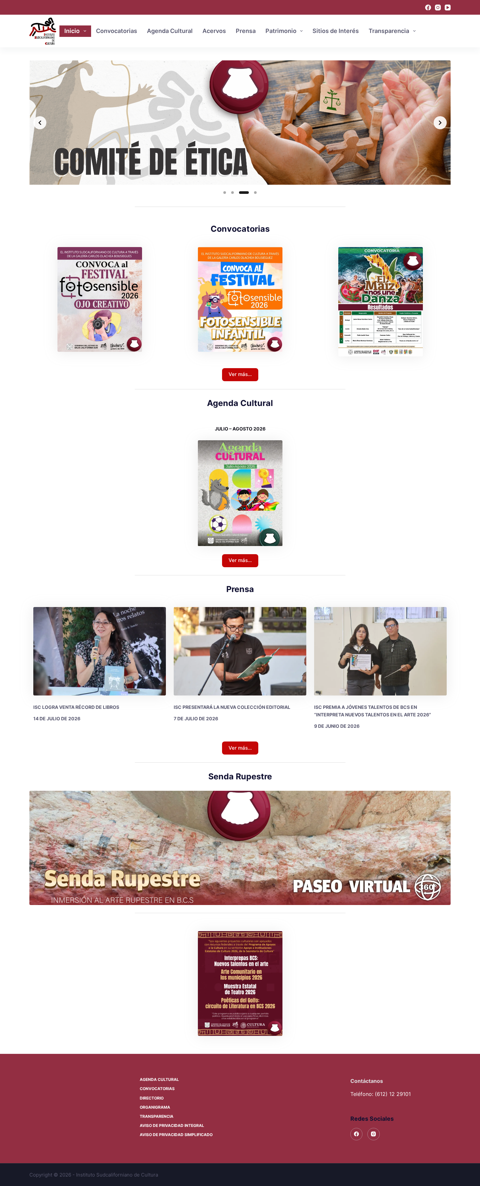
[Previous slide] (39, 122)
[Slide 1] (225, 192)
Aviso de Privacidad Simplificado (176, 1134)
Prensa (246, 30)
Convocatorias (116, 30)
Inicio (72, 30)
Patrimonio (280, 30)
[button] (240, 983)
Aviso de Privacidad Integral (172, 1125)
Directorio (152, 1098)
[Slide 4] (252, 192)
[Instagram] (438, 7)
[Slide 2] (232, 192)
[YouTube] (448, 7)
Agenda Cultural (170, 30)
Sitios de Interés (335, 30)
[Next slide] (440, 122)
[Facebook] (428, 7)
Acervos (214, 30)
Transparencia (389, 30)
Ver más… (240, 374)
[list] (240, 122)
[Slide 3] (240, 192)
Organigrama (155, 1107)
